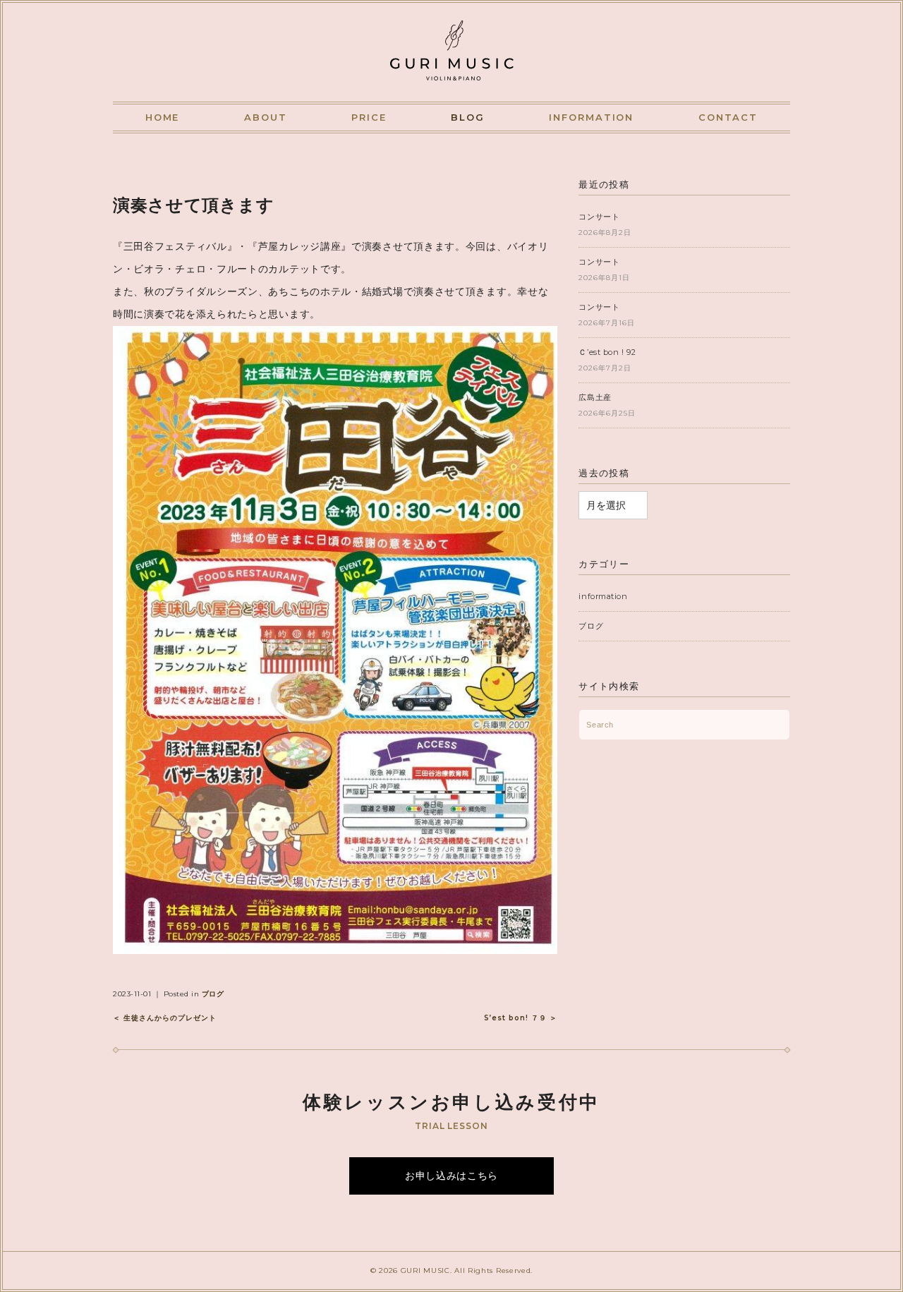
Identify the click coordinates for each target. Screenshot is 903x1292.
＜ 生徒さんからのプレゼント (165, 1017)
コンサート (598, 217)
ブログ (213, 993)
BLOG (468, 117)
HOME (162, 117)
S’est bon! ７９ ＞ (520, 1017)
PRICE (369, 117)
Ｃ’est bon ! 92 (607, 352)
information (602, 596)
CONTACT (728, 117)
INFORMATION (591, 117)
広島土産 (594, 397)
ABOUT (265, 117)
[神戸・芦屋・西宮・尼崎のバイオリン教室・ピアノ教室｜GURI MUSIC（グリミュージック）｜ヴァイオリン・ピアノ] (452, 33)
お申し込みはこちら (451, 1175)
